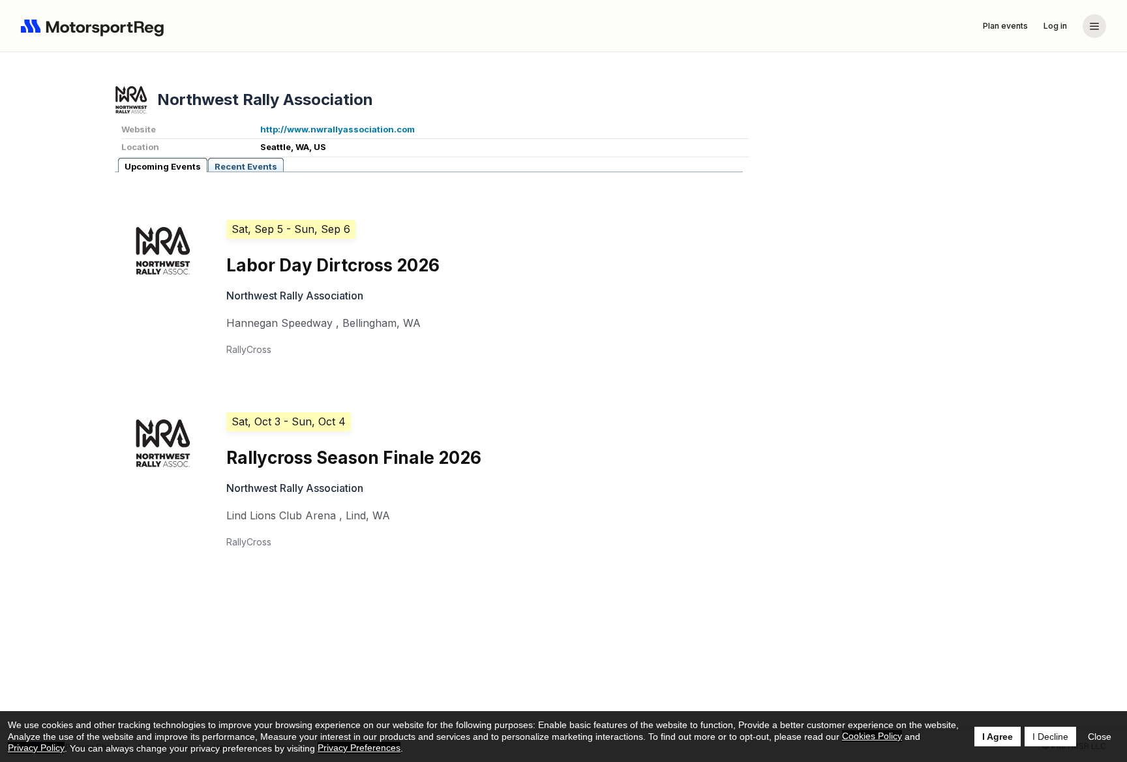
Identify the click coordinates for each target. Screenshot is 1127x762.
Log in (1055, 26)
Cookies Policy (872, 736)
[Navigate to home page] (95, 26)
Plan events (1005, 26)
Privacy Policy (36, 747)
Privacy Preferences (359, 747)
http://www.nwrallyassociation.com (337, 129)
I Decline (1050, 736)
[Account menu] (1094, 26)
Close (1099, 736)
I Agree (997, 736)
